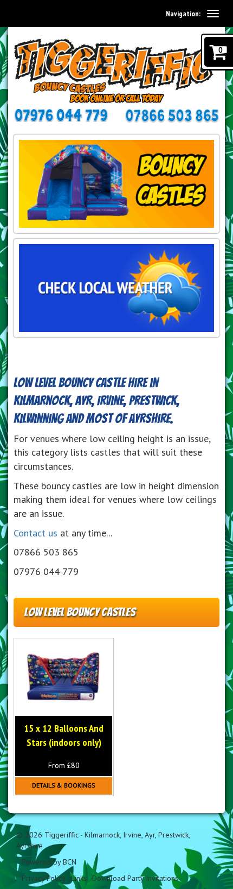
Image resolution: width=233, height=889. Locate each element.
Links (79, 878)
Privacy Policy (44, 878)
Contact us (35, 533)
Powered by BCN (49, 862)
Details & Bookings (63, 785)
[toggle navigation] (213, 13)
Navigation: (183, 13)
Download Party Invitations (135, 878)
